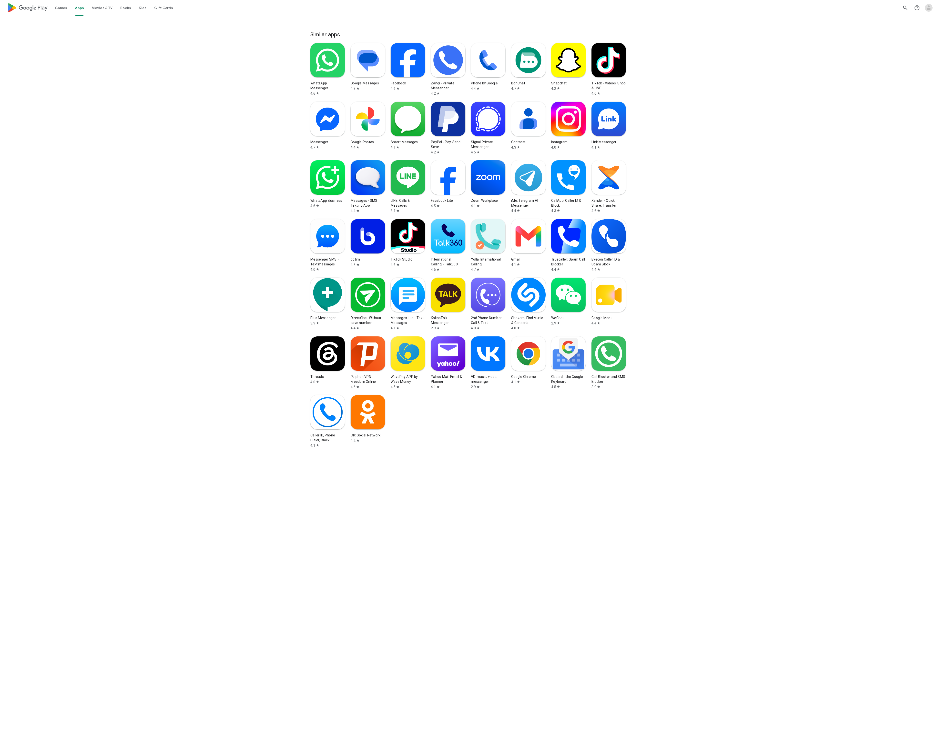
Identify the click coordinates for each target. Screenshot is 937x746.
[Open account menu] (929, 8)
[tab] (61, 8)
